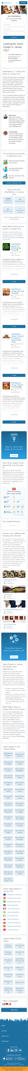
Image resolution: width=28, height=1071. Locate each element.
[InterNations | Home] (6, 3)
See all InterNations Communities (14, 1069)
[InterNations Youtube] (20, 1050)
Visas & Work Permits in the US (20, 961)
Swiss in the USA (19, 731)
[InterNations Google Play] (20, 1058)
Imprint (5, 1064)
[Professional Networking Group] (15, 607)
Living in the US (19, 982)
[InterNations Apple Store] (8, 1058)
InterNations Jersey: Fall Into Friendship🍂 (17, 385)
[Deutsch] (7, 1004)
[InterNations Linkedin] (12, 1050)
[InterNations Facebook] (8, 1050)
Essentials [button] (5, 1036)
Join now (14, 37)
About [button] (3, 1025)
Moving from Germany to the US (19, 990)
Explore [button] (4, 1031)
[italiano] (10, 1004)
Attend (14, 281)
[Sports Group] (15, 592)
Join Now (23, 2)
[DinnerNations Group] (15, 577)
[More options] (17, 525)
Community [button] (5, 1041)
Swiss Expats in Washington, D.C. (8, 755)
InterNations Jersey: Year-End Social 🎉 (17, 291)
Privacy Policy (21, 1064)
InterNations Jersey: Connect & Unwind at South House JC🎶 (17, 338)
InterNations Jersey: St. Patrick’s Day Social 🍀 (16, 247)
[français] (4, 1004)
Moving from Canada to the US (8, 990)
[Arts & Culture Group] (15, 622)
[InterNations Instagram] (16, 1050)
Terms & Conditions (13, 1064)
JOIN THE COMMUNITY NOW (14, 183)
